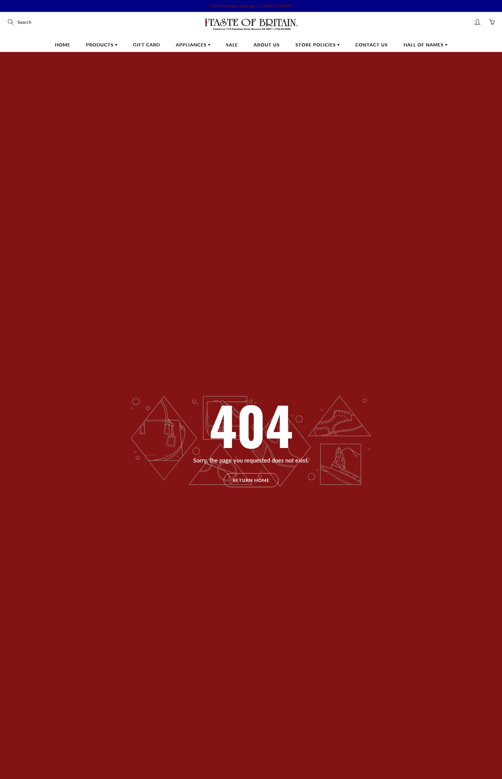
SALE (232, 44)
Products (100, 44)
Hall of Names (424, 44)
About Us (267, 44)
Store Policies (316, 44)
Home (62, 44)
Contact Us (371, 44)
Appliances (192, 44)
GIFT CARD (146, 44)
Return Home (251, 480)
